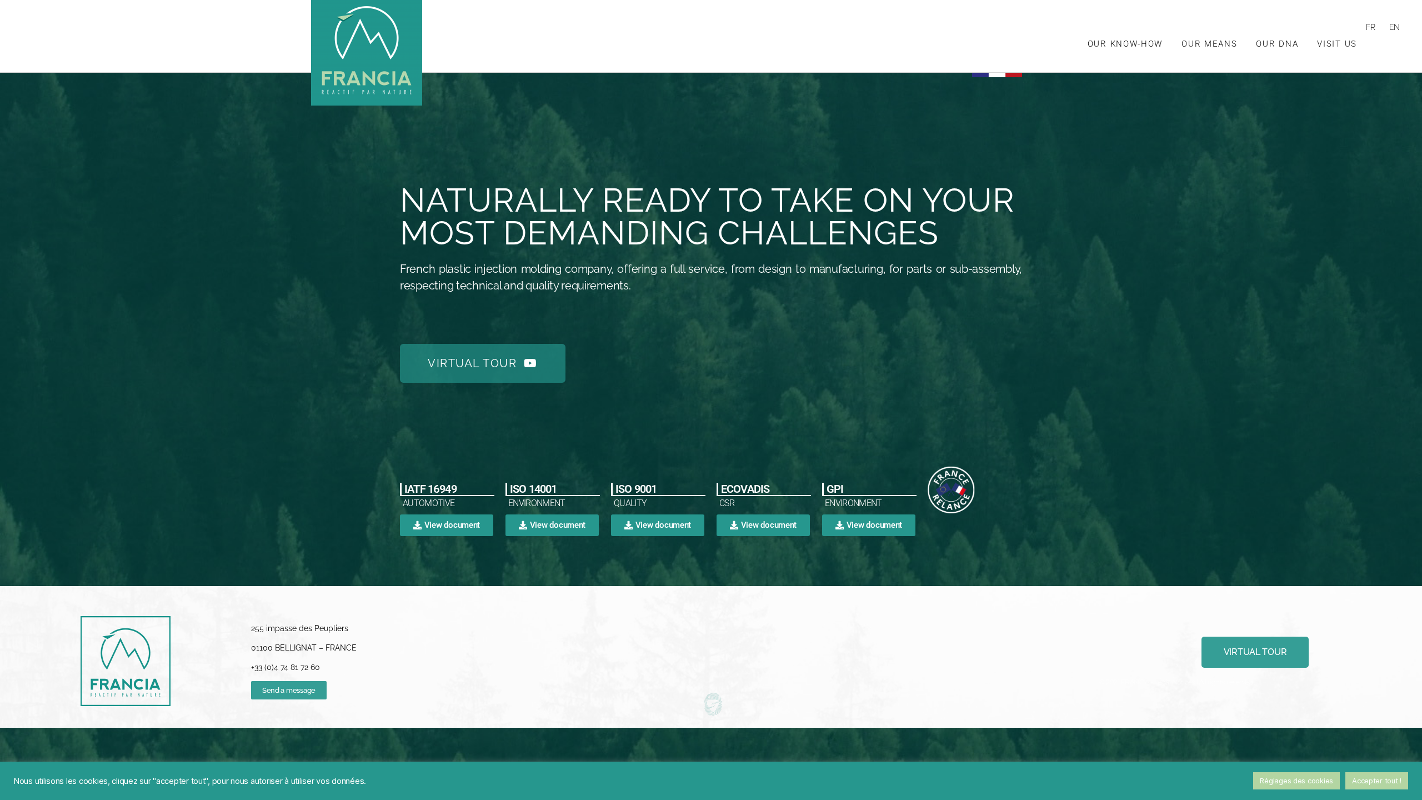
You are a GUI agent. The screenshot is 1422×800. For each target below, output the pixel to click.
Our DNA (1277, 44)
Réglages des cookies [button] (1296, 780)
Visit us (1337, 44)
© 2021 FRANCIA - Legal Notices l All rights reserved (1176, 682)
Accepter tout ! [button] (1376, 780)
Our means (1209, 44)
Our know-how (1125, 44)
